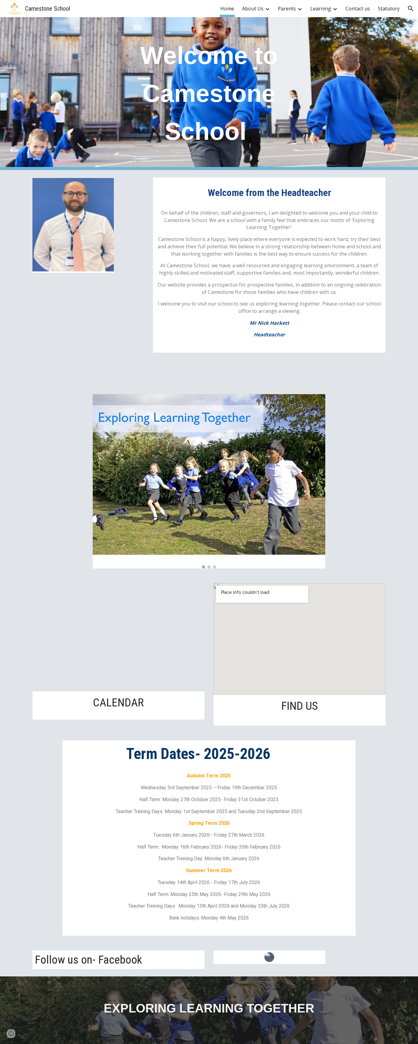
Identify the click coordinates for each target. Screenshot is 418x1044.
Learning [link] (320, 8)
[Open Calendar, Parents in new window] (193, 591)
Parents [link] (287, 8)
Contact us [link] (357, 8)
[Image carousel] (209, 481)
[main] (209, 93)
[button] (410, 8)
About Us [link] (252, 8)
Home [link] (227, 8)
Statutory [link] (389, 8)
